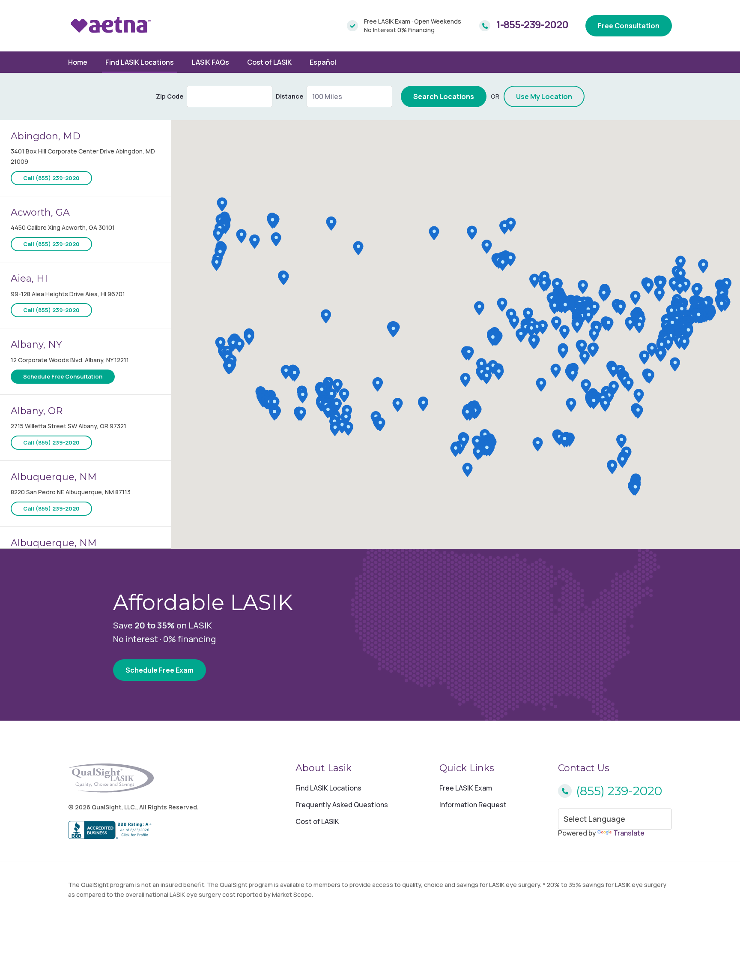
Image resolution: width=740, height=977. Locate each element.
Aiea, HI (29, 278)
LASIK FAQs (210, 62)
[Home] (111, 25)
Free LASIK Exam (465, 788)
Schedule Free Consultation (62, 376)
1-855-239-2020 (532, 24)
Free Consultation (628, 25)
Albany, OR (37, 411)
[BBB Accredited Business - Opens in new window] (133, 830)
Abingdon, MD (46, 136)
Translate (629, 833)
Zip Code (169, 96)
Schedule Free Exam (159, 670)
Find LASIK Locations (139, 62)
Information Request (473, 804)
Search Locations (443, 96)
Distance (289, 96)
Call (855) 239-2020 (51, 178)
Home (77, 62)
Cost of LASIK (269, 62)
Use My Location (544, 96)
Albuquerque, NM (54, 477)
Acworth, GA (40, 212)
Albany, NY (36, 344)
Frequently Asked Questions (341, 804)
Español (323, 62)
